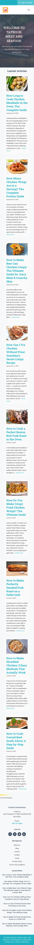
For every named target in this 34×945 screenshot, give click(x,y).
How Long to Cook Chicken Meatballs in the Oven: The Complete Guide (17, 103)
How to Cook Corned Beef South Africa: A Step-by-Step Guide (16, 741)
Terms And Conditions (17, 865)
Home (17, 858)
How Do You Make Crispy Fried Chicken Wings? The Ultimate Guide (16, 507)
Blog (17, 848)
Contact (17, 855)
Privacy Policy (17, 861)
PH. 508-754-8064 (25, 3)
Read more (10, 234)
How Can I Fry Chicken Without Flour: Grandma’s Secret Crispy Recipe (15, 354)
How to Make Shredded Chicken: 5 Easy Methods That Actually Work (16, 665)
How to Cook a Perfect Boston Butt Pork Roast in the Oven (16, 434)
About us (17, 845)
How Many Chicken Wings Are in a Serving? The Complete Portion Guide (16, 187)
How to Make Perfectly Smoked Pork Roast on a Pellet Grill (15, 588)
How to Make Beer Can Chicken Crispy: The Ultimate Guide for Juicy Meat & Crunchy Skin (16, 270)
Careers (17, 851)
